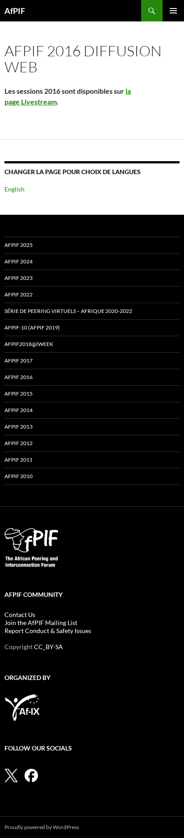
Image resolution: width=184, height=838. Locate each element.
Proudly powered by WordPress (41, 827)
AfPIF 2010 (18, 476)
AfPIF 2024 (18, 261)
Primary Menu (173, 10)
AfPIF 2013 (18, 426)
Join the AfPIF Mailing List (40, 622)
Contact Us (19, 614)
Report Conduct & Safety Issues (47, 630)
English (14, 189)
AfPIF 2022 (18, 294)
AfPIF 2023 (18, 278)
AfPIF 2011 (18, 459)
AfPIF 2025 (18, 245)
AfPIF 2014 (18, 410)
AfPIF (14, 11)
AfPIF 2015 (18, 393)
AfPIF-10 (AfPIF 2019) (32, 327)
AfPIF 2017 (18, 360)
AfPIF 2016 (18, 377)
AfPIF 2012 (18, 443)
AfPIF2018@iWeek (28, 344)
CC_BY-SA (48, 646)
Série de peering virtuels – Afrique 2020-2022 (68, 311)
